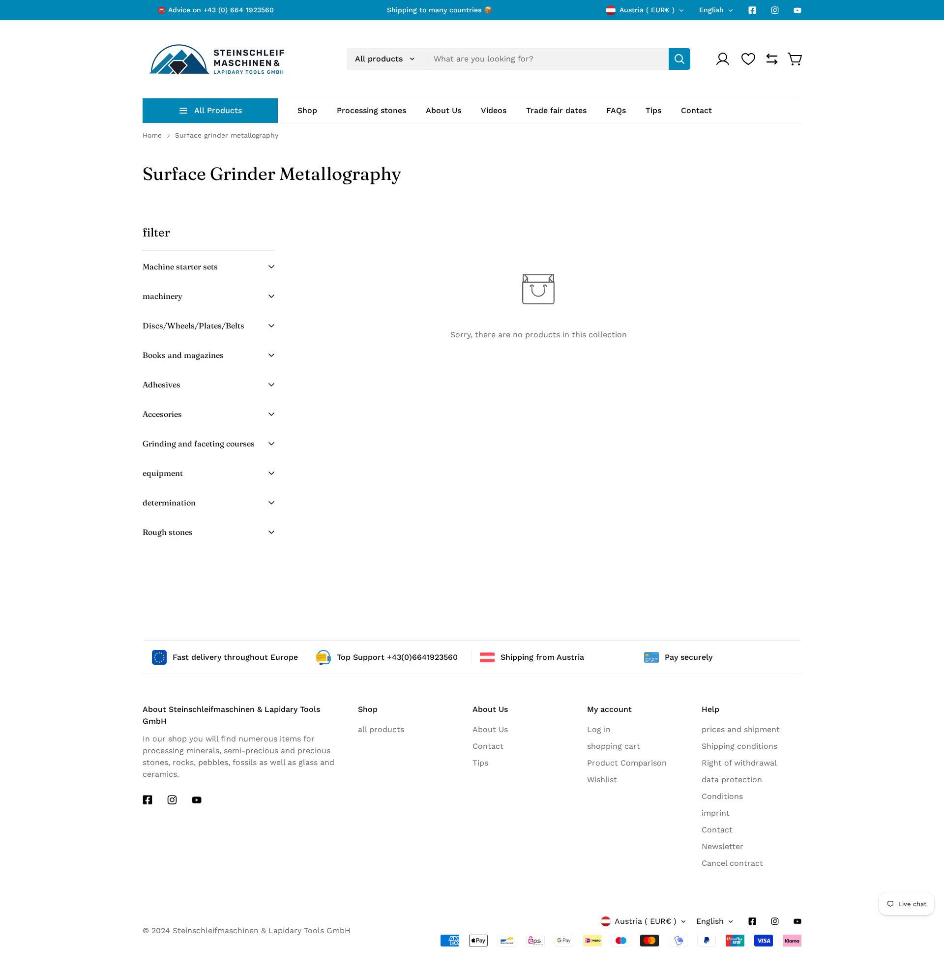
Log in (599, 729)
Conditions (722, 796)
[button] (795, 59)
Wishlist (602, 779)
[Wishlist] (748, 59)
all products (381, 729)
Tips (480, 762)
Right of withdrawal (739, 762)
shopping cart (613, 746)
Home (152, 135)
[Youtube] (797, 10)
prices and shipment (741, 729)
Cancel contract (732, 863)
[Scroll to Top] (919, 953)
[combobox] (518, 59)
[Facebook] (752, 10)
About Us (490, 729)
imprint (716, 813)
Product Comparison (627, 762)
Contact (487, 746)
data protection (732, 779)
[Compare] (772, 59)
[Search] (679, 59)
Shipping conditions (739, 746)
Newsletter (722, 846)
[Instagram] (775, 10)
